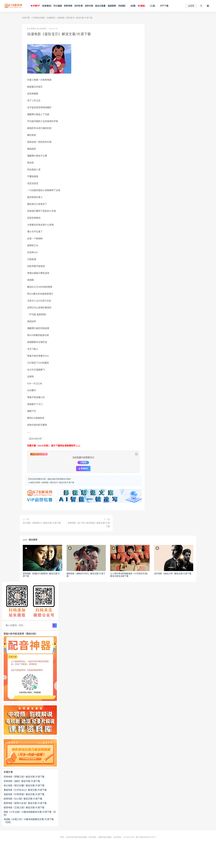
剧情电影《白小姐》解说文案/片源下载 (23, 799)
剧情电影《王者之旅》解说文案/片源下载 (24, 808)
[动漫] (133, 6)
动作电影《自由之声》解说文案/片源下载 (172, 574)
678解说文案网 (38, 18)
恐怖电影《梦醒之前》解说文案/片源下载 (24, 777)
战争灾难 (89, 6)
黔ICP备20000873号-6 (146, 837)
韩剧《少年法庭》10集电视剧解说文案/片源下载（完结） (30, 813)
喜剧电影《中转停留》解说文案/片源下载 (24, 794)
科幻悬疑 (57, 6)
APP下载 (164, 6)
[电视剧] (121, 6)
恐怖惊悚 (68, 6)
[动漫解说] (50, 18)
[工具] (152, 6)
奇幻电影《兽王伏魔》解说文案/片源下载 (24, 786)
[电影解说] (46, 6)
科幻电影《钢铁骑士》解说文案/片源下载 (42, 523)
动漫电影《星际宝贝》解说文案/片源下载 (58, 483)
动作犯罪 (78, 6)
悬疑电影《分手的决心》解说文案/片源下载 (25, 790)
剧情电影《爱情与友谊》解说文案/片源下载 (25, 803)
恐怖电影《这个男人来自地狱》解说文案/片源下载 (89, 525)
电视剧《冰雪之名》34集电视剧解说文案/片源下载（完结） (29, 820)
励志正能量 (100, 6)
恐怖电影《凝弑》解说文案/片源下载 (22, 781)
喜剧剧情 (112, 6)
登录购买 (84, 468)
